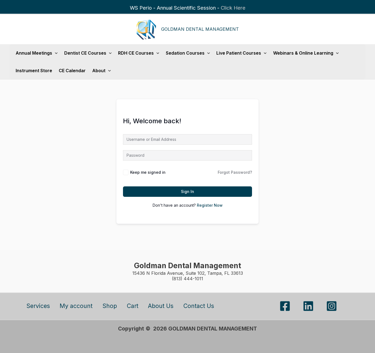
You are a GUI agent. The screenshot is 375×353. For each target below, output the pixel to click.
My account (76, 305)
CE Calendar (72, 70)
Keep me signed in (148, 172)
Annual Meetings (34, 53)
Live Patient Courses (238, 53)
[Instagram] (332, 306)
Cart (132, 305)
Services (38, 305)
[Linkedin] (308, 306)
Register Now (210, 205)
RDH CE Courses (136, 53)
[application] (55, 53)
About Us (160, 305)
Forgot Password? (235, 172)
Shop (109, 305)
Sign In (187, 191)
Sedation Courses (185, 53)
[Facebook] (285, 306)
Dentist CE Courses (85, 53)
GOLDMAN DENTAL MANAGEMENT (200, 29)
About (98, 70)
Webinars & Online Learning (303, 53)
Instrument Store (34, 70)
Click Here (233, 8)
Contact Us (198, 305)
